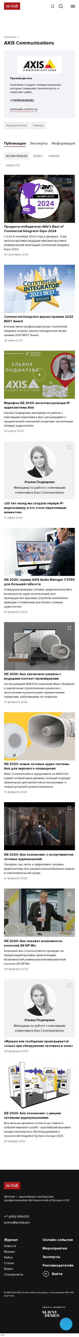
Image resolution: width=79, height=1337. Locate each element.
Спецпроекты (13, 1274)
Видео (8, 1269)
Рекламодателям (58, 1265)
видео (38, 156)
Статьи (9, 1263)
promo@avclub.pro (17, 1222)
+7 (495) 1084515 (16, 1217)
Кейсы (8, 1257)
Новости (10, 1246)
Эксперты (39, 143)
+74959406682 (22, 100)
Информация (63, 143)
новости (12, 165)
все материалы (16, 156)
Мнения (9, 1252)
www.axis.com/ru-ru (23, 109)
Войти (57, 1274)
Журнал (11, 1240)
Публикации (15, 143)
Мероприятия (55, 1248)
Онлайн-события (58, 1240)
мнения (54, 156)
